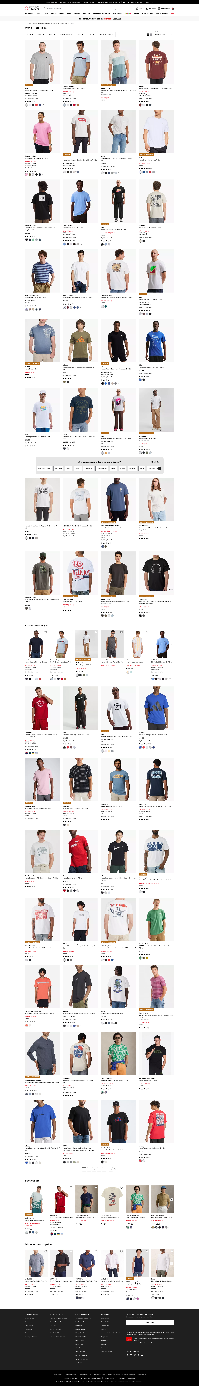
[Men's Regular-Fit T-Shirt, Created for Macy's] (86, 644)
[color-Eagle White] (68, 448)
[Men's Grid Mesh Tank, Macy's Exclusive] (112, 644)
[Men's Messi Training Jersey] (137, 644)
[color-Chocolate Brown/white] (30, 309)
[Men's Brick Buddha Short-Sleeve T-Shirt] (42, 919)
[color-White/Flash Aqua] (131, 672)
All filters (157, 462)
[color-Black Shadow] (102, 615)
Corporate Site (105, 1325)
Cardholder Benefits (56, 1322)
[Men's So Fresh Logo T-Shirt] (80, 573)
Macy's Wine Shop (81, 1336)
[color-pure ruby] (140, 1160)
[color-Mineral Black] (105, 173)
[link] (42, 97)
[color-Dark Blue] (109, 383)
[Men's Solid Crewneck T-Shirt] (80, 201)
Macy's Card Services (56, 1333)
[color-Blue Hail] (112, 615)
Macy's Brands (79, 1333)
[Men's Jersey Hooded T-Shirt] (162, 1199)
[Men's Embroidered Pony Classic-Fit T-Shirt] (80, 271)
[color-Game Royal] (140, 379)
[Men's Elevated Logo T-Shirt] (156, 1053)
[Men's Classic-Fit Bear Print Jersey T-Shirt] (86, 1199)
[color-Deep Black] (143, 452)
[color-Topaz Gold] (105, 453)
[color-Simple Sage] (105, 615)
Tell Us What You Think (82, 1359)
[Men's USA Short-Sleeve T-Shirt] (118, 1121)
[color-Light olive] (77, 1162)
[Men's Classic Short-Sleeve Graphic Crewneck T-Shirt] (80, 410)
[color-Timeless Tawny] (77, 105)
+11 (157, 172)
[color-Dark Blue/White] (153, 747)
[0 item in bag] (172, 8)
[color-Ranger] (140, 105)
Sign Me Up (150, 1322)
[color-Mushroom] (68, 825)
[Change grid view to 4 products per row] (148, 34)
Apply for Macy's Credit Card (58, 1318)
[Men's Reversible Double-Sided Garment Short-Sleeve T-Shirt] (42, 708)
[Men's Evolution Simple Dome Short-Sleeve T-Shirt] (156, 919)
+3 (42, 174)
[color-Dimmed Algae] (33, 240)
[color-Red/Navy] (26, 753)
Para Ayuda (28, 1329)
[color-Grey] (68, 1162)
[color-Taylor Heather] (71, 307)
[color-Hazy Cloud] (150, 452)
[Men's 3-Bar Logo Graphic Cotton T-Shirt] (156, 708)
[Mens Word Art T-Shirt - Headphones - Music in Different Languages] (156, 573)
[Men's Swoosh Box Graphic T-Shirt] (156, 271)
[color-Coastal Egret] (74, 172)
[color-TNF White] (30, 608)
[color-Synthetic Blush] (26, 174)
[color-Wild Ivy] (147, 452)
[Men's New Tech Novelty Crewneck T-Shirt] (36, 1199)
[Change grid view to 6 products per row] (151, 34)
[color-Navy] (40, 105)
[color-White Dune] (102, 306)
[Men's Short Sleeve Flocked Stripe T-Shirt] (42, 986)
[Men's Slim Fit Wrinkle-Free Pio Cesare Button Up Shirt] (36, 1263)
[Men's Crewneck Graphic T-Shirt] (156, 201)
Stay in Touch (79, 1344)
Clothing (55, 23)
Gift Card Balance (55, 1329)
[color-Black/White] (33, 105)
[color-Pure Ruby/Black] (143, 747)
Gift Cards (53, 1325)
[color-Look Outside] (102, 1023)
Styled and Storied (106, 1351)
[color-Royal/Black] (140, 747)
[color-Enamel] (26, 1232)
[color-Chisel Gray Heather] (112, 173)
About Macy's (105, 1318)
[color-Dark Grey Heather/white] (105, 892)
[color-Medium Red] (74, 105)
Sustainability (104, 1348)
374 (110, 1169)
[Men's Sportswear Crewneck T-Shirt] (156, 340)
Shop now (117, 19)
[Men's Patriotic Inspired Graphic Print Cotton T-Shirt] (80, 1053)
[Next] (58, 62)
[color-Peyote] (140, 241)
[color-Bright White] (71, 244)
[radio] (26, 105)
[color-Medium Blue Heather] (30, 1094)
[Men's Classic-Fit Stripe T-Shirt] (42, 271)
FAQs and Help (29, 1318)
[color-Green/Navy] (30, 753)
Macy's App (78, 1325)
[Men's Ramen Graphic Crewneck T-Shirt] (156, 1121)
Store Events (79, 1348)
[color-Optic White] (26, 960)
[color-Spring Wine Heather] (68, 307)
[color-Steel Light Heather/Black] (153, 172)
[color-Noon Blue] (36, 679)
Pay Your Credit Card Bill (57, 1336)
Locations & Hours (80, 1322)
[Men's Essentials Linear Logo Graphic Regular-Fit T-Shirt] (42, 1121)
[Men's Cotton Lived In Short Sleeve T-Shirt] (118, 573)
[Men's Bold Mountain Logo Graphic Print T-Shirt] (156, 779)
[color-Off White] (64, 960)
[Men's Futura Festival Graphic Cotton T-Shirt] (118, 410)
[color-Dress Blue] (109, 173)
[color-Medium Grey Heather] (112, 383)
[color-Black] (36, 174)
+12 (43, 105)
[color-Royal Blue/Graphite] (143, 172)
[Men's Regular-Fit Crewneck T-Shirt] (80, 499)
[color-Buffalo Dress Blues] (64, 448)
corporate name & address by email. (132, 1381)
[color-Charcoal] (71, 1162)
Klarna (27, 1322)
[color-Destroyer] (150, 105)
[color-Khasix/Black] (77, 1026)
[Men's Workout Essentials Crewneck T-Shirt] (118, 340)
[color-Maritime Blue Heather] (26, 1094)
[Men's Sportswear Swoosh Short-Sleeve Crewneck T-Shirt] (118, 851)
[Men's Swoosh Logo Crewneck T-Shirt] (80, 708)
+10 (81, 244)
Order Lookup (29, 1325)
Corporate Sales (105, 1322)
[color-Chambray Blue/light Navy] (26, 309)
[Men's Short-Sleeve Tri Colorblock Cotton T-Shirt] (118, 62)
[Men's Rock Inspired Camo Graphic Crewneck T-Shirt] (80, 340)
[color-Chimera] (71, 960)
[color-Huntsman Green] (30, 174)
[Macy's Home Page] (32, 8)
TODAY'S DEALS (51, 2)
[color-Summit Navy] (30, 240)
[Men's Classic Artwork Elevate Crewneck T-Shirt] (156, 62)
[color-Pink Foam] (105, 751)
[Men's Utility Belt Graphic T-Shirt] (118, 779)
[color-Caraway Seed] (143, 958)
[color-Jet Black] (143, 892)
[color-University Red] (36, 105)
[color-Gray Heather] (112, 751)
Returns (27, 1333)
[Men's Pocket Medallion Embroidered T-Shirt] (156, 499)
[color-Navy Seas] (64, 825)
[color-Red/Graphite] (150, 172)
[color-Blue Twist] (147, 172)
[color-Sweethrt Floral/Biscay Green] (102, 1092)
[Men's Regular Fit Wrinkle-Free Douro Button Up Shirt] (112, 1263)
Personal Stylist (79, 1340)
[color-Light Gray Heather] (40, 1094)
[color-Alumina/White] (40, 1162)
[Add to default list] (45, 632)
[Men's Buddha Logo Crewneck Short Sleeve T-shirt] (118, 919)
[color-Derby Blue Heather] (74, 307)
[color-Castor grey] (159, 1298)
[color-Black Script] (115, 1023)
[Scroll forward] (159, 468)
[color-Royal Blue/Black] (26, 1162)
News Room (104, 1340)
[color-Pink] (137, 1298)
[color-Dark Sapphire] (68, 244)
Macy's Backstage (80, 1329)
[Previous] (27, 62)
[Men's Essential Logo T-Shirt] (80, 851)
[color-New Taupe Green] (26, 608)
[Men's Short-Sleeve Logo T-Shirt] (156, 131)
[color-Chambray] (115, 173)
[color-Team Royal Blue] (105, 383)
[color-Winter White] (140, 892)
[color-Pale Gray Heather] (36, 240)
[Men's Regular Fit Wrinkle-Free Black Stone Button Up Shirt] (61, 1263)
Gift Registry (79, 1363)
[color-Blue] (102, 546)
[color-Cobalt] (112, 960)
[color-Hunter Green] (105, 306)
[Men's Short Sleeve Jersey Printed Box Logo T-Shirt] (80, 919)
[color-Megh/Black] (71, 1026)
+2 (80, 172)
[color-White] (68, 105)
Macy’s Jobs (104, 1336)
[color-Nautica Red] (40, 679)
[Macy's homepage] (26, 24)
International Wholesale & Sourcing (111, 1333)
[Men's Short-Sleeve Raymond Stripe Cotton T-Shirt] (156, 986)
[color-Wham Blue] (33, 1232)
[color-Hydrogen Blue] (105, 244)
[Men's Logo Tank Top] (137, 1263)
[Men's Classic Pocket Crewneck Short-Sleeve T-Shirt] (118, 131)
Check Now (150, 1342)
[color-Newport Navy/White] (40, 309)
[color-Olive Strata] (64, 382)
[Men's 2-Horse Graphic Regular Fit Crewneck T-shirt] (42, 499)
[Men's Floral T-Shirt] (42, 340)
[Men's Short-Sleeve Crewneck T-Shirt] (42, 779)
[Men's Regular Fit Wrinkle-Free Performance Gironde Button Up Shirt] (86, 1263)
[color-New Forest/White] (36, 309)
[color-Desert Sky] (71, 105)
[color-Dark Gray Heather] (26, 105)
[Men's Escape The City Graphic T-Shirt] (118, 271)
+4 (42, 239)
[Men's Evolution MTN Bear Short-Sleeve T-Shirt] (42, 851)
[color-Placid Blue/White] (36, 753)
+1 (156, 747)
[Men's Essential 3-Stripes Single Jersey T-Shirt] (80, 986)
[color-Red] (64, 890)
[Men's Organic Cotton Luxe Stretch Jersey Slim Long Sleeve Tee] (162, 1263)
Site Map (103, 1344)
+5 (169, 1227)
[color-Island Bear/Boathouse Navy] (105, 1092)
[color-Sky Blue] (64, 105)
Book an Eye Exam (81, 1355)
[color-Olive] (105, 546)
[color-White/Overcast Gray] (140, 172)
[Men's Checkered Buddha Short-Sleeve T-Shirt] (156, 851)
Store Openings (80, 1351)
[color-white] (143, 1160)
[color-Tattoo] (143, 314)
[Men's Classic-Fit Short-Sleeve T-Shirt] (36, 644)
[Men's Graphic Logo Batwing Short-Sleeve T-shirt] (80, 131)
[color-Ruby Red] (109, 960)
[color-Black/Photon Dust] (64, 747)
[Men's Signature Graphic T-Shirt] (118, 986)
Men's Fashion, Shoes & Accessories (39, 23)
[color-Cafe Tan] (153, 1227)
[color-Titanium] (36, 1232)
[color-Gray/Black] (150, 747)
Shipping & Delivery (30, 1336)
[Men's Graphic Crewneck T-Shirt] (118, 499)
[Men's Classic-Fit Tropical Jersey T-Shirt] (118, 1053)
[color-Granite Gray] (40, 240)
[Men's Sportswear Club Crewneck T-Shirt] (42, 62)
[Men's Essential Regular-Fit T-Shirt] (42, 131)
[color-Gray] (71, 172)
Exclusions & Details (139, 1342)
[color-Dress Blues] (33, 538)
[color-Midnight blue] (163, 1298)
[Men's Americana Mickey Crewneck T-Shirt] (112, 1199)
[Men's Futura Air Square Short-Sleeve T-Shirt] (118, 708)
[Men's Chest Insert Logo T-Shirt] (80, 62)
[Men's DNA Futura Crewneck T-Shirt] (118, 201)
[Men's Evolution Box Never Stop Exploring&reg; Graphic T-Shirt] (42, 201)
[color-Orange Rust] (26, 1025)
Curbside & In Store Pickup (83, 1318)
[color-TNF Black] (102, 1162)
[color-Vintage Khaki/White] (33, 309)
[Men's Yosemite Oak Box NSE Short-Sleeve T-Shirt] (42, 573)
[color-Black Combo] (147, 105)
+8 (80, 307)
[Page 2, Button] (115, 1169)
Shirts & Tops (63, 23)
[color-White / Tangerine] (127, 672)
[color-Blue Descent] (64, 244)
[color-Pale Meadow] (77, 244)
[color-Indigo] (77, 172)
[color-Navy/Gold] (33, 753)
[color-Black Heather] (33, 1094)
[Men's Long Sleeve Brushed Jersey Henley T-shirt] (42, 1053)
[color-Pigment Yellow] (147, 958)
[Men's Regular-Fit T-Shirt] (156, 410)
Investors (103, 1329)
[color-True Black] (30, 679)
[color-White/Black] (30, 105)
